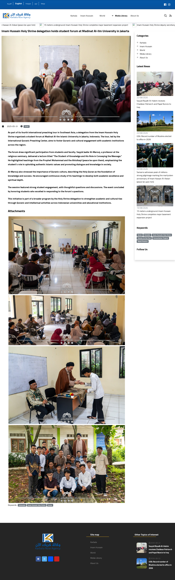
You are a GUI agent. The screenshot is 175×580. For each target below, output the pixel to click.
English (18, 3)
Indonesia (22, 505)
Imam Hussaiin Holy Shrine (162, 235)
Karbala (73, 16)
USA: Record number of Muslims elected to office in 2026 (154, 137)
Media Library (121, 16)
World (102, 16)
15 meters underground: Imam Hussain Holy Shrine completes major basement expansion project (154, 214)
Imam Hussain (86, 16)
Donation (147, 235)
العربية (9, 3)
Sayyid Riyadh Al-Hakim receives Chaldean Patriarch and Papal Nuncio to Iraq (154, 104)
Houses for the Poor (144, 238)
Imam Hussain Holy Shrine (36, 505)
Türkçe (43, 3)
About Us (135, 16)
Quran (50, 505)
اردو (36, 3)
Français (28, 3)
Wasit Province (143, 241)
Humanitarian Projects (160, 238)
